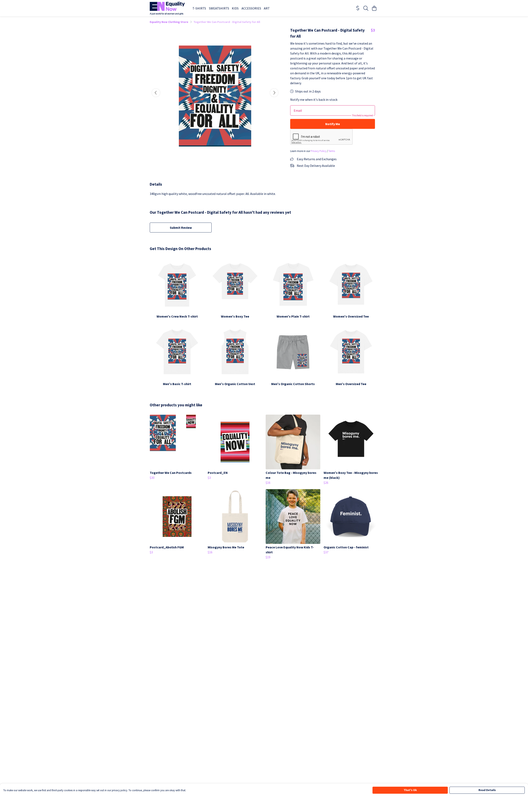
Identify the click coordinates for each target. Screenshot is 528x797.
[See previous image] (156, 93)
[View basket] (374, 8)
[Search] (366, 8)
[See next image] (274, 93)
